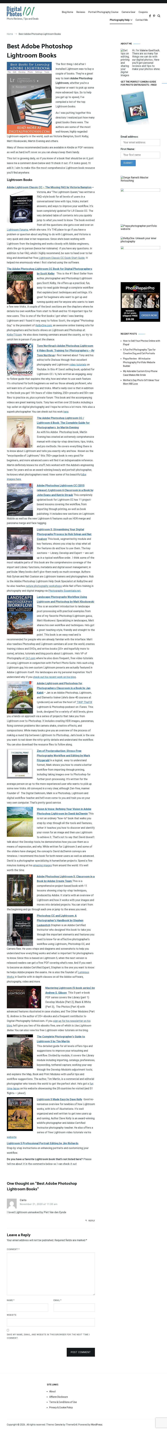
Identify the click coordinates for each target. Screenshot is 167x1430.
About (52, 1391)
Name (11, 1300)
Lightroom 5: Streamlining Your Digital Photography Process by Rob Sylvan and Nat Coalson (64, 534)
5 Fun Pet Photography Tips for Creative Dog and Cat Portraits (139, 351)
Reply (92, 1221)
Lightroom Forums (17, 229)
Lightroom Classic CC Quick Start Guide (62, 257)
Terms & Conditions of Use (63, 1402)
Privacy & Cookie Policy (61, 1407)
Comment (13, 1249)
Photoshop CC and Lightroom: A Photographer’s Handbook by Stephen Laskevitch (60, 920)
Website (11, 1315)
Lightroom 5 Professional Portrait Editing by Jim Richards (42, 1143)
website (11, 1137)
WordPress (96, 1424)
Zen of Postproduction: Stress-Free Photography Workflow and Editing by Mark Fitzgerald (63, 755)
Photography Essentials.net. (64, 590)
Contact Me (142, 20)
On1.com (30, 658)
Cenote (58, 1424)
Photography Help (119, 20)
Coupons (143, 12)
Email (57, 1300)
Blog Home (67, 12)
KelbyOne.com (43, 325)
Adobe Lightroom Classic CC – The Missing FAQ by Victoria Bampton (49, 187)
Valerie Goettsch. (150, 50)
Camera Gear (128, 12)
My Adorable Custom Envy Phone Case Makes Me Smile (140, 373)
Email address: (129, 136)
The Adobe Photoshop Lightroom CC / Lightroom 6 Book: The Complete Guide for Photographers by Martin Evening (63, 422)
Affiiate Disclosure (58, 1397)
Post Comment (81, 1352)
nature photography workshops (44, 586)
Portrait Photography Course (103, 12)
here (65, 411)
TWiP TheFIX (84, 702)
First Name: (128, 149)
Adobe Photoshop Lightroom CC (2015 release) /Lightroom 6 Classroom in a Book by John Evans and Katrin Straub (65, 490)
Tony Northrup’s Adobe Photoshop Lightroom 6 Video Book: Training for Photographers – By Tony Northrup (65, 350)
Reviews (80, 12)
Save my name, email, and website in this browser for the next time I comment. (48, 1336)
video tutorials (77, 364)
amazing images (42, 865)
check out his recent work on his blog (54, 677)
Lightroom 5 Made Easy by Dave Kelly (59, 1099)
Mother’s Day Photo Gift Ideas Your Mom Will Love (141, 382)
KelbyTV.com (14, 334)
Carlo (23, 1200)
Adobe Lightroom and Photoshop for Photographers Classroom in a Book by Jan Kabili (63, 688)
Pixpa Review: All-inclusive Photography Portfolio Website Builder (139, 362)
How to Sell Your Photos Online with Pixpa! (141, 343)
